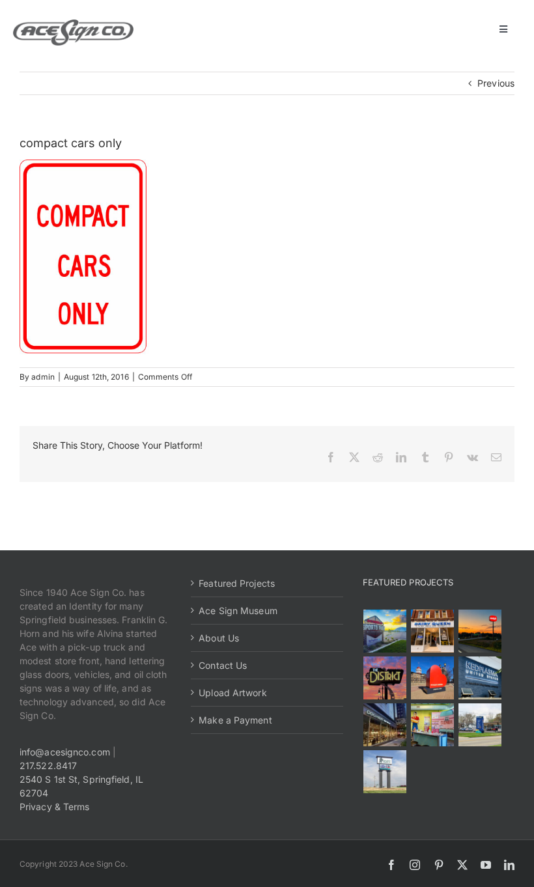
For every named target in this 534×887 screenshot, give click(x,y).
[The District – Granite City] (385, 678)
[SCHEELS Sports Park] (385, 631)
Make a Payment (235, 719)
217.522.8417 (48, 765)
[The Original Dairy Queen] (432, 631)
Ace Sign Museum (238, 610)
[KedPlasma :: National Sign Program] (480, 678)
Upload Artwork (232, 692)
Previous (495, 83)
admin (43, 377)
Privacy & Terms (55, 806)
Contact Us (223, 665)
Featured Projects (237, 583)
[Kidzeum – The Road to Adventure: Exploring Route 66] (432, 724)
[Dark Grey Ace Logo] (73, 23)
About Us (219, 637)
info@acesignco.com (65, 751)
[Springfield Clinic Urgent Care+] (480, 724)
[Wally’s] (480, 631)
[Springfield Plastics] (385, 771)
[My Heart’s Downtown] (432, 678)
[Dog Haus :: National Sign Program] (385, 724)
